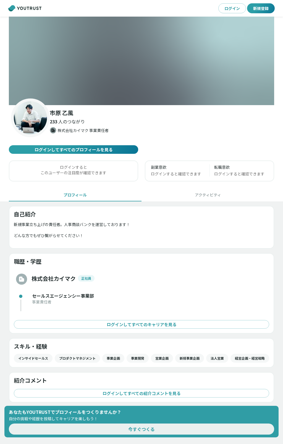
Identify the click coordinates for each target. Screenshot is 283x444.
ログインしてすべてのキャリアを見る (142, 324)
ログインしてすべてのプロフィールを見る (74, 149)
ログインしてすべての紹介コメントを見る (142, 393)
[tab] (75, 194)
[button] (141, 61)
